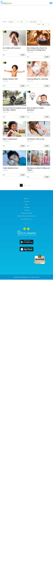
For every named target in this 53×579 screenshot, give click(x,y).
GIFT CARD (26, 201)
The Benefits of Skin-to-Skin (35, 139)
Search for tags (33, 21)
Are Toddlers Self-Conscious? (12, 48)
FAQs (26, 204)
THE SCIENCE (26, 207)
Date (43, 24)
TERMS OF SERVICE (21, 216)
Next (29, 185)
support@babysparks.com (26, 219)
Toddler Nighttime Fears (10, 168)
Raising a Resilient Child (10, 79)
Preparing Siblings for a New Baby (37, 79)
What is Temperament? (10, 139)
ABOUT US (26, 198)
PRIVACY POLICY (32, 216)
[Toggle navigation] (51, 3)
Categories (11, 21)
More (4, 54)
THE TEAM (26, 210)
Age (21, 21)
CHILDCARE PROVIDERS (26, 213)
